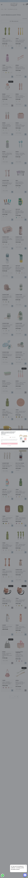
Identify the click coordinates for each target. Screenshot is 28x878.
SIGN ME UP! (9, 443)
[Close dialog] (27, 431)
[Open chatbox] (25, 875)
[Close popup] (26, 866)
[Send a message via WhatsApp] (2, 875)
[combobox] (10, 437)
